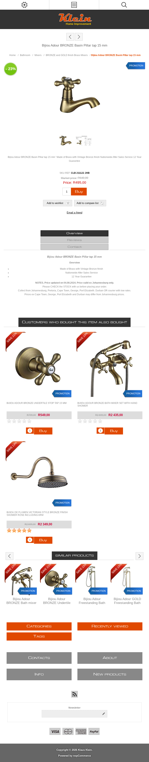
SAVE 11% (81, 568)
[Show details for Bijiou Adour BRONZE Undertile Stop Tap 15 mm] (39, 365)
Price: (67, 183)
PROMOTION (136, 65)
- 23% (11, 69)
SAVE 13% (11, 446)
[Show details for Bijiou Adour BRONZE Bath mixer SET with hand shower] (110, 365)
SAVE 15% (116, 568)
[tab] (74, 233)
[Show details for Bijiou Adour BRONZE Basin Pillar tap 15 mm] (65, 140)
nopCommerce (82, 755)
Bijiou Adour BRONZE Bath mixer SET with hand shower (107, 404)
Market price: (69, 178)
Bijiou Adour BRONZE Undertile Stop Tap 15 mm (37, 403)
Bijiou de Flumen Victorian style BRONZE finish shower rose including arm (37, 513)
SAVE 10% (82, 337)
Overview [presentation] (74, 233)
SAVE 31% (11, 337)
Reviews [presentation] (74, 240)
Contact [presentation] (75, 247)
